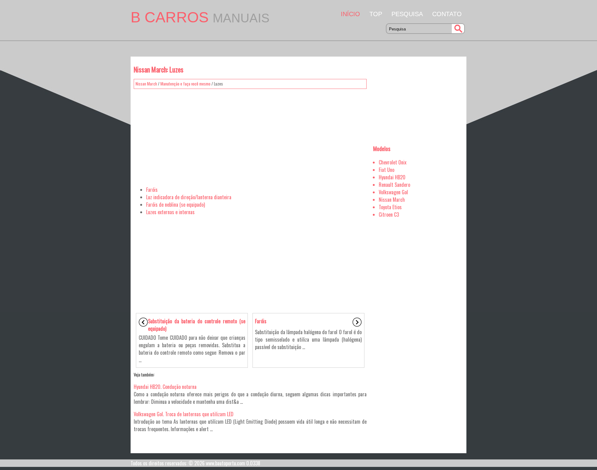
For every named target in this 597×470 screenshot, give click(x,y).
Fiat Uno (386, 169)
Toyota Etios (390, 207)
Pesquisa (407, 14)
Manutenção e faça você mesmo (185, 84)
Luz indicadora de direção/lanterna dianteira (188, 197)
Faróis (152, 189)
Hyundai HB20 (392, 177)
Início (350, 14)
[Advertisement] (250, 135)
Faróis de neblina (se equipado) (175, 204)
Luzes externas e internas (170, 212)
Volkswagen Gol (393, 192)
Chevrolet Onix (392, 162)
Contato (447, 14)
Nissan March (146, 84)
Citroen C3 (389, 214)
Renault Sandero (394, 184)
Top (375, 14)
